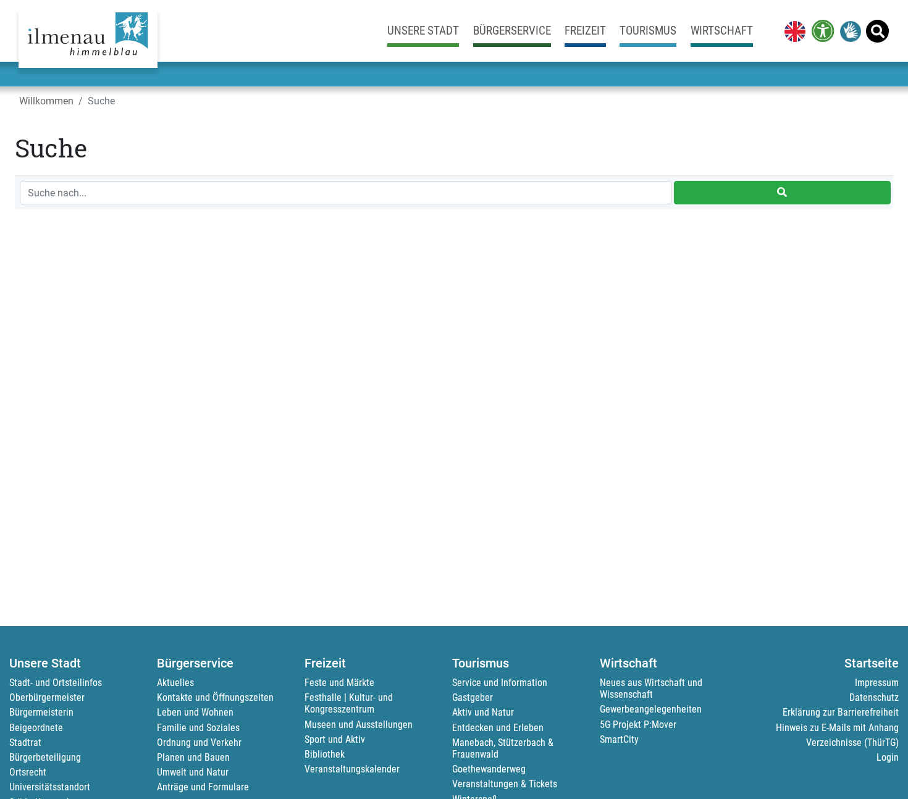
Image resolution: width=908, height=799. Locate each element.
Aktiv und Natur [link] (483, 712)
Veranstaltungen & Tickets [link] (504, 784)
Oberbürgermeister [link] (47, 697)
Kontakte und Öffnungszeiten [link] (215, 697)
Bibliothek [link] (325, 754)
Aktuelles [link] (175, 682)
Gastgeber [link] (472, 697)
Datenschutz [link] (874, 697)
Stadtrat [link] (25, 742)
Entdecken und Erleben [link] (498, 728)
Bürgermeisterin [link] (41, 712)
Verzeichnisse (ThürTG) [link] (852, 742)
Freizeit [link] (585, 30)
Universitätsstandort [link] (49, 787)
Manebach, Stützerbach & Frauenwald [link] (502, 748)
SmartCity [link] (619, 739)
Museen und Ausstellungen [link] (359, 724)
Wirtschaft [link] (722, 30)
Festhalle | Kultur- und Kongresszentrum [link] (349, 703)
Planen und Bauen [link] (193, 757)
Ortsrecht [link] (27, 772)
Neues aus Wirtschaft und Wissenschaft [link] (651, 688)
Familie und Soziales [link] (198, 728)
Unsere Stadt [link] (423, 30)
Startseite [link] (871, 663)
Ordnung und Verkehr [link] (199, 742)
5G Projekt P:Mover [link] (638, 724)
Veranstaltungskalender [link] (352, 769)
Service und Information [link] (499, 682)
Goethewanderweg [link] (489, 769)
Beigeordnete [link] (36, 728)
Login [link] (887, 757)
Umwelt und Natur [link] (193, 772)
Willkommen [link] (46, 101)
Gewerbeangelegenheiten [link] (651, 709)
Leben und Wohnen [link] (195, 712)
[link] (792, 31)
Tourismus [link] (648, 30)
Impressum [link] (877, 682)
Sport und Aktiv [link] (335, 739)
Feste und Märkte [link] (339, 682)
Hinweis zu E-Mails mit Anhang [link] (837, 728)
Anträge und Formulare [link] (203, 787)
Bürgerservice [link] (512, 30)
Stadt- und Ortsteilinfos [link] (55, 682)
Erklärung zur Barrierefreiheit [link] (841, 712)
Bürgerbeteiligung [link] (45, 757)
